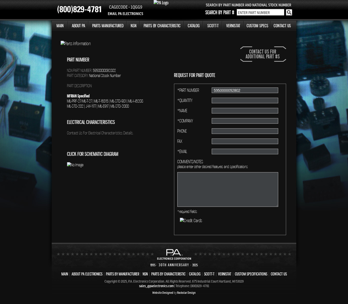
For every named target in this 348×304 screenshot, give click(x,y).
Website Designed (162, 293)
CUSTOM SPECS (257, 25)
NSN (134, 25)
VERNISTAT (233, 25)
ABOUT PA (78, 25)
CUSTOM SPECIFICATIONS (251, 273)
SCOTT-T (213, 25)
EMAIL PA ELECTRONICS (125, 13)
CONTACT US (282, 25)
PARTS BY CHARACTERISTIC (162, 25)
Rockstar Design (186, 293)
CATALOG (194, 25)
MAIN (60, 25)
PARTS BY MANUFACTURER (122, 273)
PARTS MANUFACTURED (108, 25)
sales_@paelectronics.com (156, 286)
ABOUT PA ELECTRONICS (87, 273)
